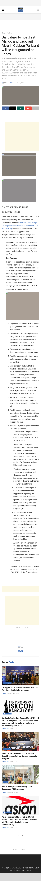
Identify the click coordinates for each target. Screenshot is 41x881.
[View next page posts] (22, 835)
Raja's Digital (26, 870)
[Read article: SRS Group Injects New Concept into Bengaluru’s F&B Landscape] (20, 774)
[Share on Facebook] (5, 108)
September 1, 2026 (13, 693)
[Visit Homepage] (20, 10)
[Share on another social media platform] (35, 108)
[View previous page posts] (18, 835)
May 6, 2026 (20, 83)
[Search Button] (38, 9)
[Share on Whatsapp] (20, 108)
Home (3, 33)
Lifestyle (7, 713)
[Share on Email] (28, 108)
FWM (11, 83)
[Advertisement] (20, 3)
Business (7, 683)
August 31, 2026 (13, 728)
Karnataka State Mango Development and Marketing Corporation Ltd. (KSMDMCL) (20, 226)
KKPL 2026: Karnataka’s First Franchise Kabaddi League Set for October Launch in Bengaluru (19, 756)
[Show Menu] (3, 9)
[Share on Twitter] (12, 108)
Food (5, 782)
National (9, 33)
